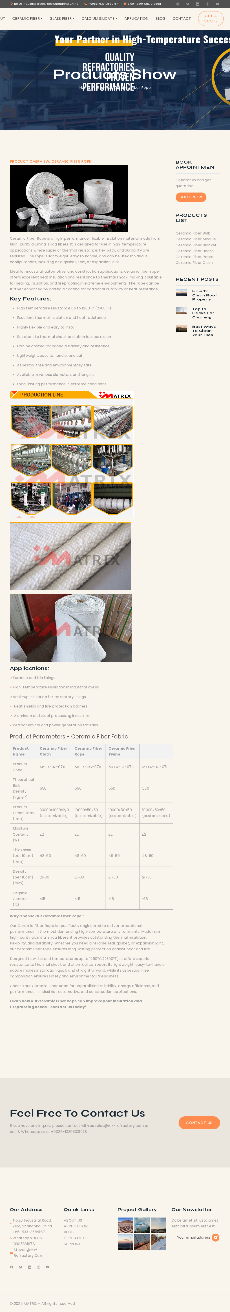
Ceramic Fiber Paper (195, 256)
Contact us (76, 1238)
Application (136, 18)
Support (72, 1243)
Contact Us (199, 1122)
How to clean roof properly (204, 295)
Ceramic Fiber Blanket (196, 245)
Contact (182, 18)
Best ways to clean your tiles (204, 330)
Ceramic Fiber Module (196, 239)
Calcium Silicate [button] (98, 18)
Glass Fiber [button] (61, 18)
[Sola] (125, 1225)
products (103, 87)
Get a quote (211, 18)
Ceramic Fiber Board (195, 251)
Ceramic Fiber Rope (132, 87)
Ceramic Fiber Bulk (193, 233)
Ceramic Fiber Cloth (194, 262)
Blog (160, 18)
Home (84, 87)
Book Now (191, 197)
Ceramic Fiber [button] (26, 18)
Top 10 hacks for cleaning (203, 313)
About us (73, 1220)
